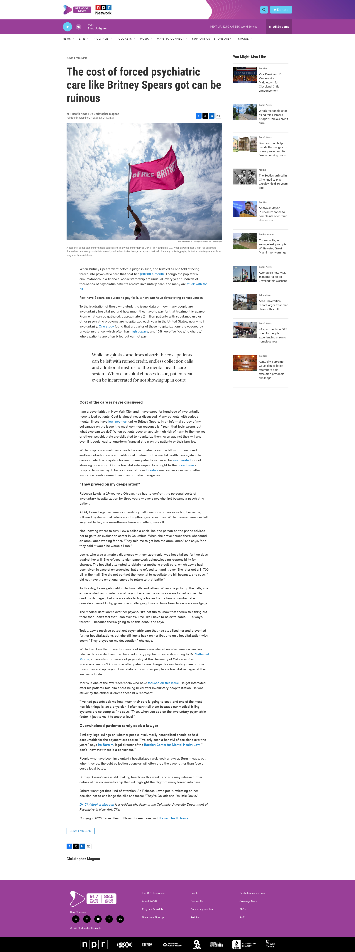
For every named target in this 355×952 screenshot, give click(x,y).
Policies (195, 917)
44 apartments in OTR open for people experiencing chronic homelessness (273, 335)
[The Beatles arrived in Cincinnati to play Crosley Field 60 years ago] (245, 176)
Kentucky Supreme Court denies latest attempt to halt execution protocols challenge (271, 369)
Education (265, 295)
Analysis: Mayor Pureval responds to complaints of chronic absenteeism (273, 214)
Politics (263, 68)
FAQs (242, 909)
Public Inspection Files (252, 892)
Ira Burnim (105, 744)
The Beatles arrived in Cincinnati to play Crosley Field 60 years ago (273, 181)
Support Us (201, 38)
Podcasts (124, 38)
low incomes (117, 421)
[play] (67, 27)
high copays (139, 331)
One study (106, 326)
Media (262, 169)
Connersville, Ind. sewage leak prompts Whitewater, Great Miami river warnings (272, 246)
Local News (265, 105)
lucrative (152, 470)
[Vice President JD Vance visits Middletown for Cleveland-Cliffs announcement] (245, 75)
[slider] (84, 27)
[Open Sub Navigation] (73, 38)
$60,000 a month (152, 273)
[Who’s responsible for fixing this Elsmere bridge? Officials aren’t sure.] (245, 112)
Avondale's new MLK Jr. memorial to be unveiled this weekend (273, 276)
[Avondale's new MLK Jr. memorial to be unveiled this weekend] (245, 274)
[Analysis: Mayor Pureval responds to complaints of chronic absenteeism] (245, 209)
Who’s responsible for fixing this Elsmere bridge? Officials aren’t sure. (273, 116)
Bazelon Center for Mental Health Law (172, 744)
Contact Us (197, 901)
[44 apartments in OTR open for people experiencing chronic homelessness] (245, 330)
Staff (241, 917)
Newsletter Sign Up (153, 917)
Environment (266, 234)
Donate (282, 10)
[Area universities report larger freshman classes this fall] (245, 302)
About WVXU (149, 901)
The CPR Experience (153, 892)
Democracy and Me (202, 909)
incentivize (187, 465)
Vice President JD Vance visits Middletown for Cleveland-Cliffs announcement (270, 82)
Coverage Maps (248, 901)
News (67, 38)
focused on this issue (163, 682)
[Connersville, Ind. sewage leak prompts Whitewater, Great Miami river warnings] (245, 241)
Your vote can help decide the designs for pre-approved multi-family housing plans (273, 149)
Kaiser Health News (173, 818)
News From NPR (77, 58)
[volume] (78, 27)
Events (194, 892)
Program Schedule (152, 909)
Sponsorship (224, 38)
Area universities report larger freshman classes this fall (273, 305)
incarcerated (182, 460)
